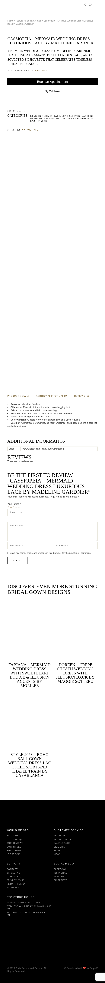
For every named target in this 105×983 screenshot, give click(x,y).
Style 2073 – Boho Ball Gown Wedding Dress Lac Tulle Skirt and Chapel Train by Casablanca (29, 765)
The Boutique (15, 839)
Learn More (41, 70)
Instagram (61, 873)
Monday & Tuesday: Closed (24, 902)
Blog (57, 850)
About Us (13, 836)
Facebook (60, 869)
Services (60, 836)
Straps (85, 118)
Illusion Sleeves (41, 116)
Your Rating (14, 504)
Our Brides (14, 847)
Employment (15, 850)
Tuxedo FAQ (14, 876)
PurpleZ (94, 968)
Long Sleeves (71, 116)
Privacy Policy (16, 880)
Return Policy (16, 884)
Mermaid (49, 118)
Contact (12, 869)
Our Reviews (15, 843)
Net (58, 118)
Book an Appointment (52, 82)
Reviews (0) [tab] (81, 396)
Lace (57, 116)
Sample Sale (70, 118)
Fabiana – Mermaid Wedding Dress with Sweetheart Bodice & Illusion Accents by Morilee (29, 675)
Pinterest (60, 880)
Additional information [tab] (52, 396)
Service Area (62, 839)
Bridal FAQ (13, 873)
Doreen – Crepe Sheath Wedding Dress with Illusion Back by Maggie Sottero (75, 673)
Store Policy (15, 887)
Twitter (59, 876)
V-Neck (42, 121)
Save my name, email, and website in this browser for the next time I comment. (50, 553)
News (57, 854)
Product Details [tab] (18, 396)
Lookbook (13, 854)
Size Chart (61, 847)
